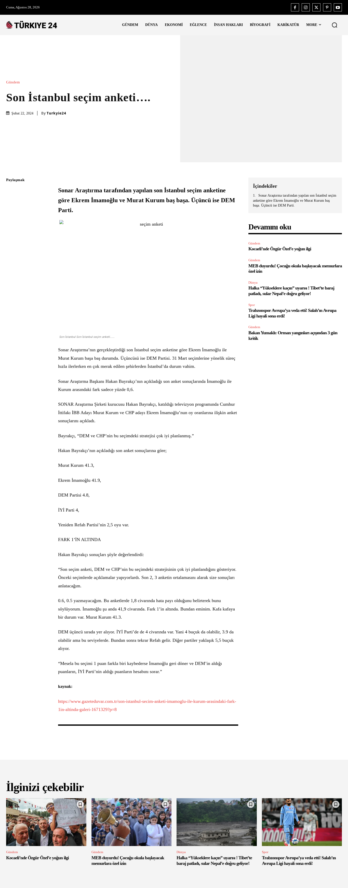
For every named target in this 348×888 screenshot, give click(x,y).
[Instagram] (306, 7)
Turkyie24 (56, 113)
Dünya (253, 282)
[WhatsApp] (11, 228)
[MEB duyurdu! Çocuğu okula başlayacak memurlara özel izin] (131, 822)
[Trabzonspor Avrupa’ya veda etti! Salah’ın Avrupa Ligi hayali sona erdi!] (302, 822)
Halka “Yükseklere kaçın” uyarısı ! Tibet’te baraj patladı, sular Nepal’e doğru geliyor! (291, 290)
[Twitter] (316, 7)
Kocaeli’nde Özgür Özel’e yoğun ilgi (279, 248)
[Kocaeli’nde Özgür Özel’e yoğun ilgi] (46, 822)
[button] (334, 25)
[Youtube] (338, 7)
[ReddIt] (11, 240)
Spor (251, 305)
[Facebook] (295, 7)
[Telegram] (11, 252)
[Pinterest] (327, 7)
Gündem (13, 82)
